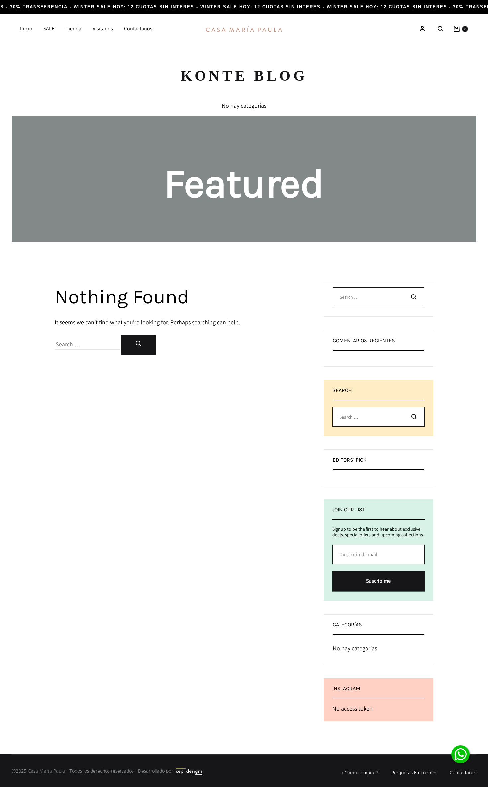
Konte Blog (244, 76)
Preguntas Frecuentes (414, 772)
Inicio (26, 28)
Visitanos (103, 28)
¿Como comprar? (360, 772)
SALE (48, 28)
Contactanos (138, 28)
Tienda (73, 28)
